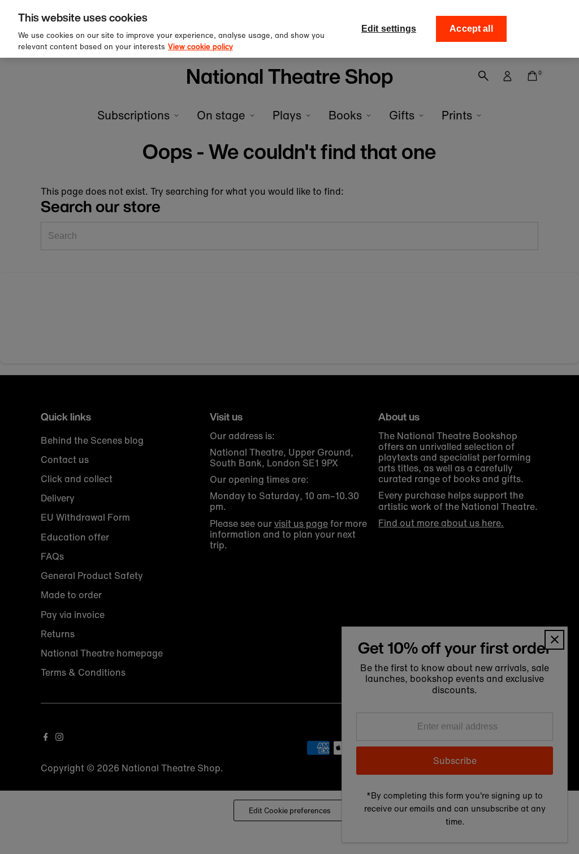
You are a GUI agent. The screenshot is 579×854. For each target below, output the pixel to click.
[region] (289, 29)
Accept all (471, 28)
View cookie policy (200, 46)
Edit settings (388, 28)
